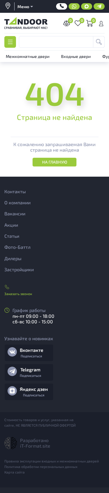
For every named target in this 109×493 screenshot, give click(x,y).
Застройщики (19, 269)
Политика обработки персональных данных (40, 466)
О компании (17, 202)
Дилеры (13, 258)
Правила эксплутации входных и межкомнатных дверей (51, 461)
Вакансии (14, 213)
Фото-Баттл (17, 247)
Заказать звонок (18, 294)
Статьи (11, 236)
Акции (11, 225)
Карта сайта (14, 472)
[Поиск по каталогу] (99, 42)
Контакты (15, 191)
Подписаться (31, 356)
